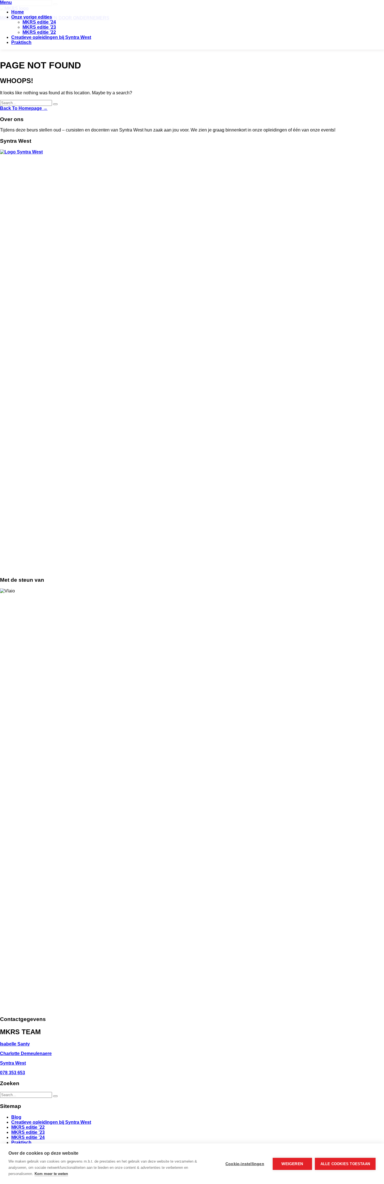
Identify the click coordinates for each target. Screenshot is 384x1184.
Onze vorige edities (31, 17)
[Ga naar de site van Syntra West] (192, 152)
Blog (16, 1117)
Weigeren (292, 1164)
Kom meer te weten (51, 1174)
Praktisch (21, 42)
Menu (6, 2)
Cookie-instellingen (244, 1164)
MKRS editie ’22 (39, 32)
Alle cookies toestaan (345, 1164)
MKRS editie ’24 (39, 22)
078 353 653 (12, 1072)
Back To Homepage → (24, 108)
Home (17, 12)
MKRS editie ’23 (39, 27)
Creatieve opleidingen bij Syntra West (51, 37)
